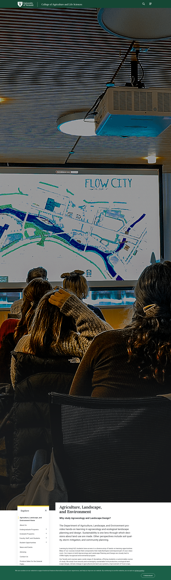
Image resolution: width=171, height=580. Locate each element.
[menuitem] (33, 519)
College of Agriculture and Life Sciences (61, 4)
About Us (23, 525)
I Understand (147, 575)
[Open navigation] (46, 511)
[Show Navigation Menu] (150, 3)
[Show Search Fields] (143, 3)
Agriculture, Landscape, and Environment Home (31, 519)
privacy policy (139, 570)
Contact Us (24, 557)
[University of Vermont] (16, 7)
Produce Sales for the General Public (31, 562)
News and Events (26, 547)
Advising (23, 552)
